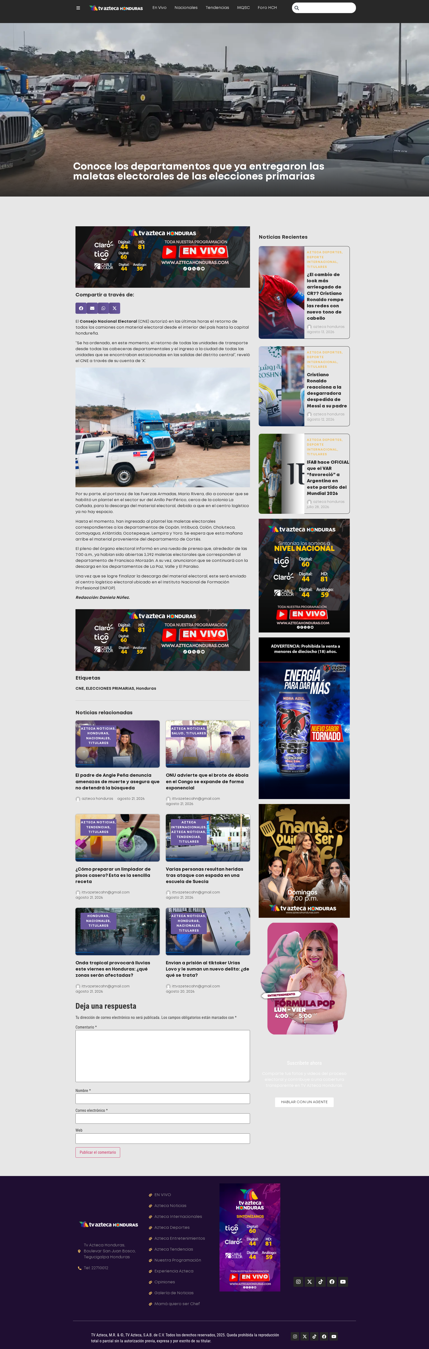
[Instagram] (298, 1282)
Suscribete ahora (304, 1063)
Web (78, 1130)
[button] (81, 308)
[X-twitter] (310, 1282)
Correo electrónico (91, 1111)
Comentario (86, 1027)
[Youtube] (343, 1282)
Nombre (83, 1091)
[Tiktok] (321, 1282)
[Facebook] (332, 1282)
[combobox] (324, 7)
